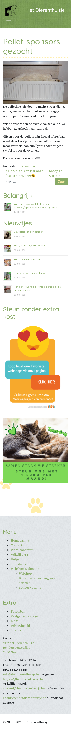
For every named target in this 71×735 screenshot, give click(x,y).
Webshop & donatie (25, 569)
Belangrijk (18, 195)
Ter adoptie (19, 564)
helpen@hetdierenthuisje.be (23, 679)
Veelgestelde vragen (25, 616)
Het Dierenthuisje (45, 10)
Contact (16, 545)
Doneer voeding (30, 587)
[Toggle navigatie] (8, 22)
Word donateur (22, 550)
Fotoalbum (18, 611)
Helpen (16, 559)
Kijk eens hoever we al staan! (31, 272)
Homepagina (20, 540)
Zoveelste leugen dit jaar (28, 231)
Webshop (25, 573)
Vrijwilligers (19, 554)
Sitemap (17, 630)
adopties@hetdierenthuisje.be (24, 698)
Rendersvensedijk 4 (16, 647)
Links (14, 621)
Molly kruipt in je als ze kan (29, 245)
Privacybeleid (20, 625)
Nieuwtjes (28, 166)
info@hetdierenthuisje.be (21, 674)
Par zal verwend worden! (28, 259)
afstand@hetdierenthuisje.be (24, 688)
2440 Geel (10, 652)
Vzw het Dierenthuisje (18, 643)
